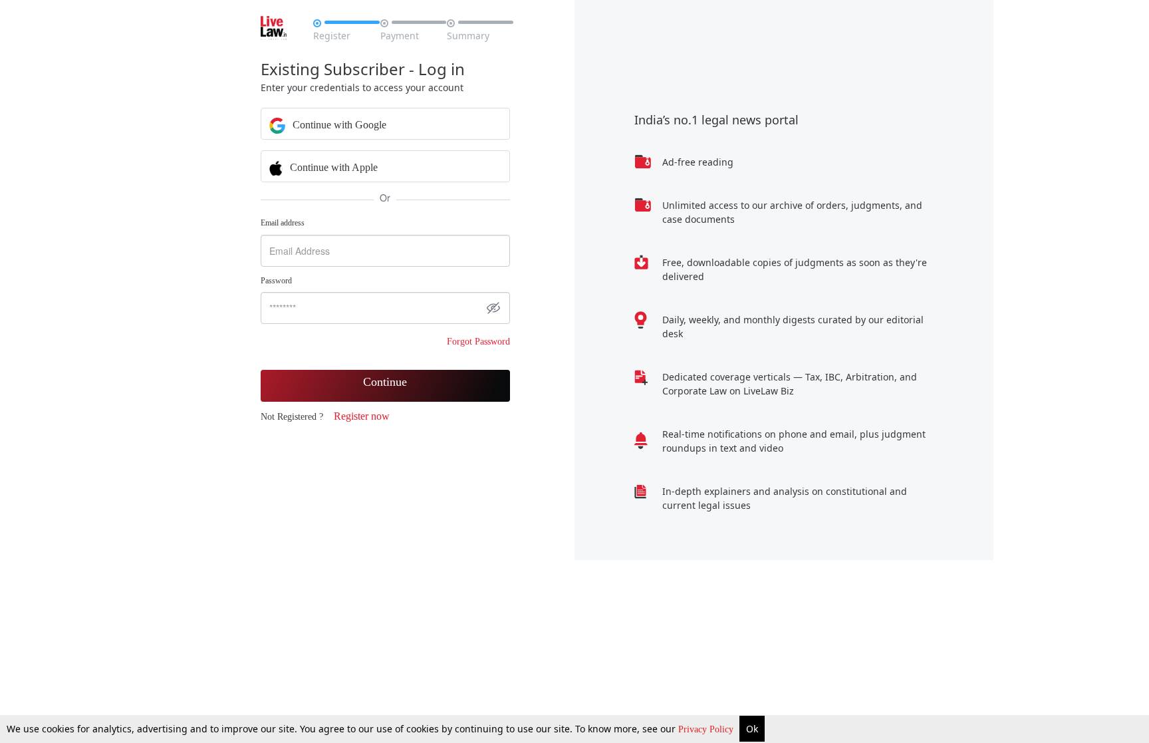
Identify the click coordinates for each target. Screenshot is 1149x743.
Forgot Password (478, 342)
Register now (362, 416)
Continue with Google (338, 124)
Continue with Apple (332, 167)
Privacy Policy (707, 729)
